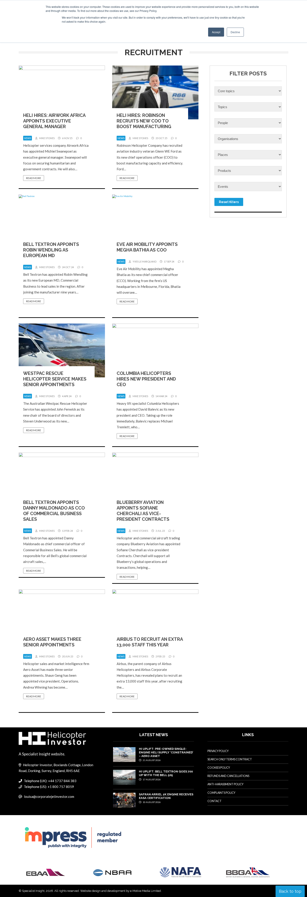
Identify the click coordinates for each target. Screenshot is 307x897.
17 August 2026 (151, 779)
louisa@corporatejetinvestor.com (49, 796)
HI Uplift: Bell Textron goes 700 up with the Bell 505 (166, 773)
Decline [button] (235, 32)
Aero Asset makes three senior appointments (52, 642)
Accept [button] (216, 32)
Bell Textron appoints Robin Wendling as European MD (51, 250)
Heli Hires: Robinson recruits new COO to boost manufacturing (144, 121)
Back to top (290, 891)
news (27, 138)
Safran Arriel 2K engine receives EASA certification (166, 796)
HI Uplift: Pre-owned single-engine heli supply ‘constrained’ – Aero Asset (166, 752)
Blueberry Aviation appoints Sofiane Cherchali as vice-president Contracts (143, 511)
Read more (33, 178)
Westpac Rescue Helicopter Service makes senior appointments (54, 379)
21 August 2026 (151, 760)
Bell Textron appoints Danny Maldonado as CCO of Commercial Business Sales (54, 511)
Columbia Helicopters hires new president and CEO (146, 379)
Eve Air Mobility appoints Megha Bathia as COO (147, 247)
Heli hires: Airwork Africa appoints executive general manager (54, 121)
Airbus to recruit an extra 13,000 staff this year (150, 642)
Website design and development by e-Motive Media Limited (120, 891)
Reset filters (229, 202)
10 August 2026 (151, 802)
